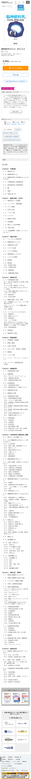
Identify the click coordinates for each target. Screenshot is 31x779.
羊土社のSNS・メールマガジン (8, 768)
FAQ (18, 770)
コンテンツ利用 (16, 761)
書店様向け (10, 759)
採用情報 (10, 757)
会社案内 (3, 757)
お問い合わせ (24, 770)
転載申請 (24, 761)
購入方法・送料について (10, 133)
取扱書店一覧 (18, 757)
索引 (24, 122)
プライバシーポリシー (6, 763)
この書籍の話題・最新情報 (11, 136)
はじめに (8, 122)
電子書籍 (3, 759)
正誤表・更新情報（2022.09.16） (15, 124)
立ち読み (17, 129)
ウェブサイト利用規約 (6, 766)
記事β (21, 9)
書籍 (21, 6)
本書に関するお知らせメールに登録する (15, 81)
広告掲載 (18, 759)
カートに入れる (17, 68)
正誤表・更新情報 (5, 761)
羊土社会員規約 (18, 763)
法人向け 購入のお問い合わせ (12, 140)
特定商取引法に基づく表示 (7, 770)
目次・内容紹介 (8, 129)
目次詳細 (17, 122)
